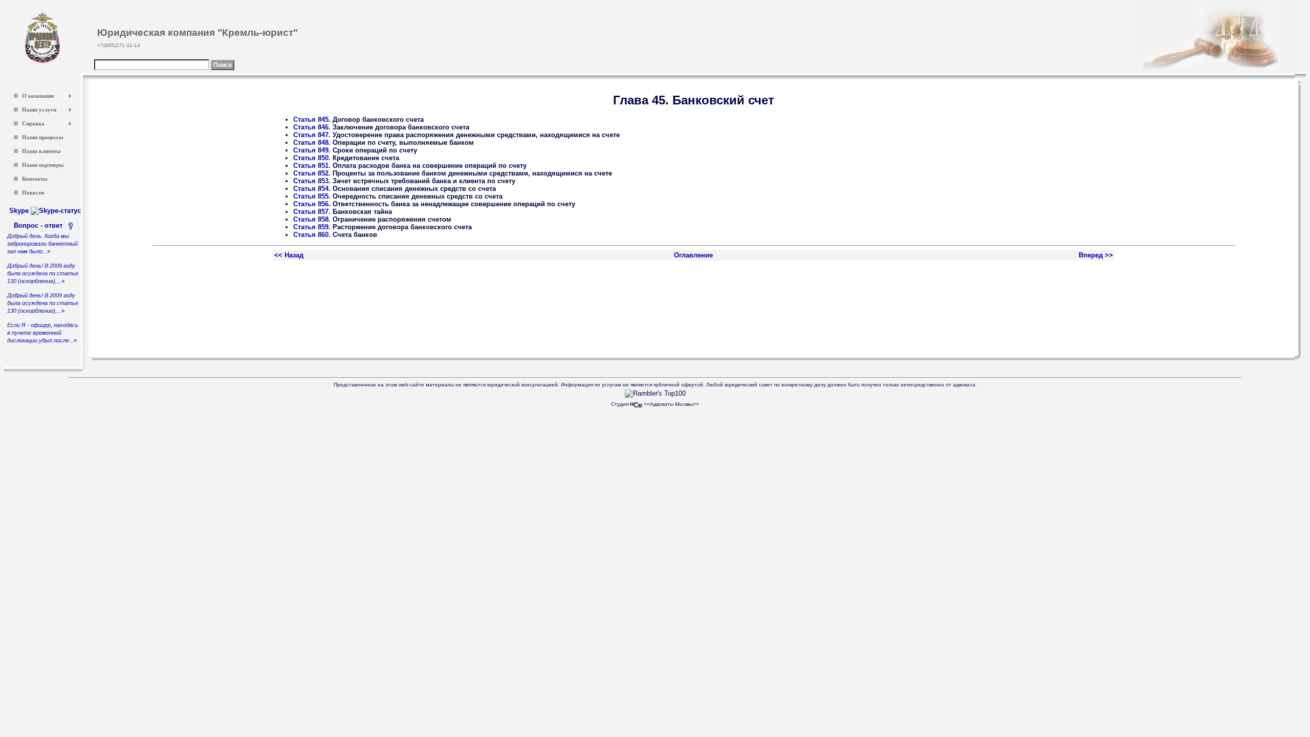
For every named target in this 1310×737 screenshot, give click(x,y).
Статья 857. (312, 211)
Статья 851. (312, 165)
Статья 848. (312, 142)
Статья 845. (312, 119)
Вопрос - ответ (40, 225)
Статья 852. (312, 173)
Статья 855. (312, 196)
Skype (20, 210)
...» (42, 243)
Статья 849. (312, 150)
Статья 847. (312, 135)
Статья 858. (312, 219)
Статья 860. (312, 235)
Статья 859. (312, 227)
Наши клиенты (41, 151)
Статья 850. (312, 158)
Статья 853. (312, 181)
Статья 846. (312, 127)
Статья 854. (312, 188)
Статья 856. (312, 204)
